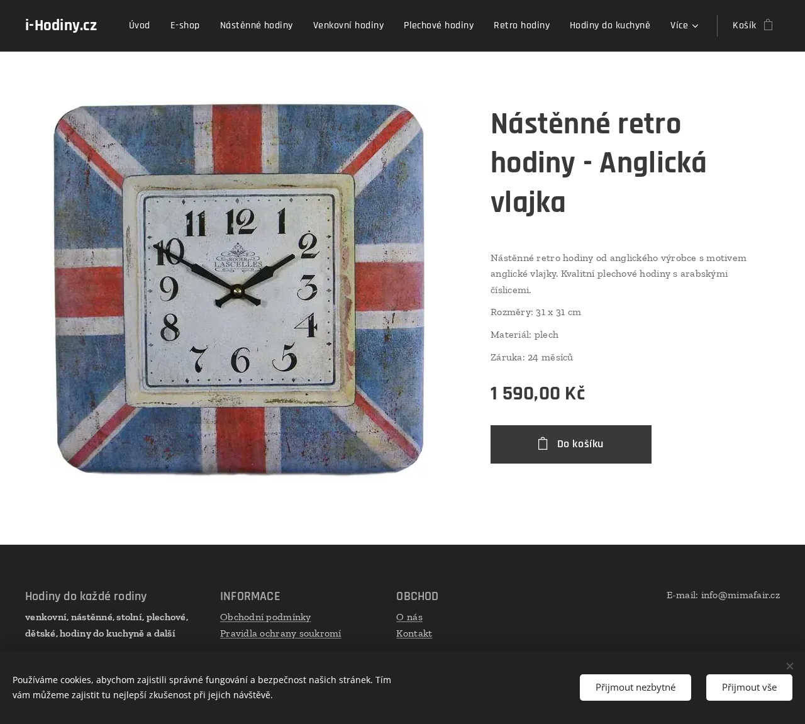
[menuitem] (143, 26)
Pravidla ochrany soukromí (280, 633)
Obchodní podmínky (265, 617)
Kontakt (414, 633)
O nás (409, 617)
